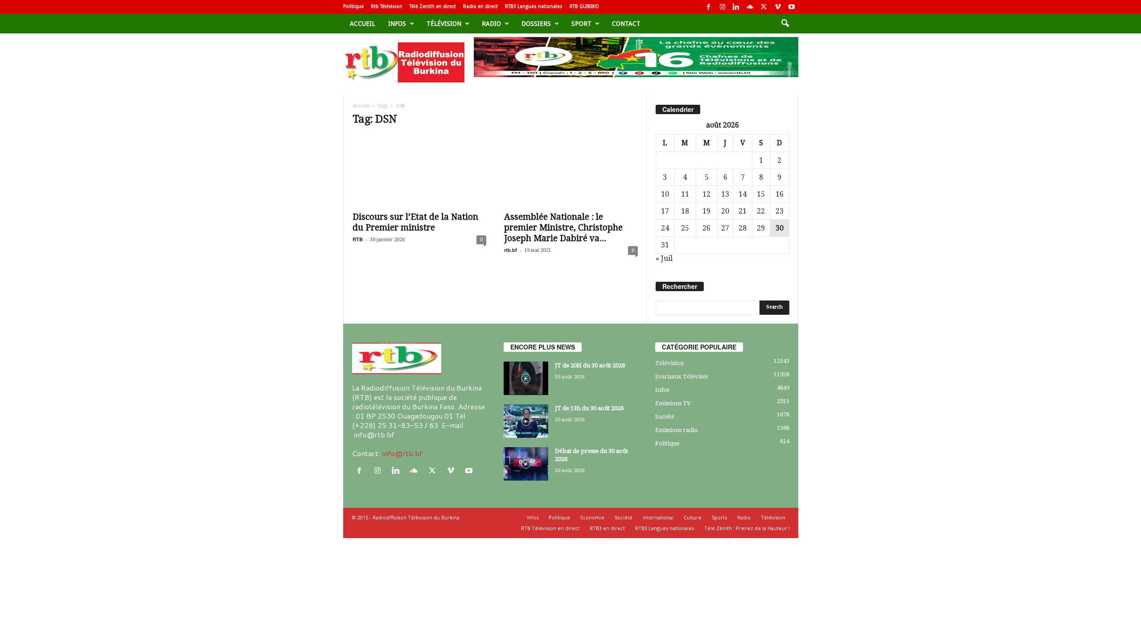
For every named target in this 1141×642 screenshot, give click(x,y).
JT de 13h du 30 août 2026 (589, 408)
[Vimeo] (777, 7)
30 (780, 228)
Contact (626, 23)
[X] (764, 7)
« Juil (664, 258)
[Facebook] (708, 7)
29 (761, 228)
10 (665, 194)
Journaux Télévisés (681, 376)
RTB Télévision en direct (550, 528)
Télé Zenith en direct (433, 6)
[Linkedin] (736, 7)
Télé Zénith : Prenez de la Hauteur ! (747, 528)
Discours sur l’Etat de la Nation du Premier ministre (415, 222)
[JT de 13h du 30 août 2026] (526, 421)
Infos (397, 23)
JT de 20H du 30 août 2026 (590, 365)
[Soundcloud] (750, 7)
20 (725, 211)
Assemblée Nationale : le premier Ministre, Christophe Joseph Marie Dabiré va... (563, 227)
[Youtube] (791, 7)
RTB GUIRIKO (584, 6)
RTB (358, 239)
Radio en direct (480, 6)
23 (780, 211)
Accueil (362, 23)
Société (664, 416)
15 (761, 194)
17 (665, 211)
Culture (693, 517)
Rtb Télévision (386, 6)
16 (780, 194)
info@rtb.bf (402, 453)
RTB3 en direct (607, 528)
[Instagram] (722, 7)
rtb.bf (510, 250)
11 (685, 194)
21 (743, 211)
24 (665, 228)
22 (761, 211)
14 (743, 194)
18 (685, 211)
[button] (785, 23)
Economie (592, 517)
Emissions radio (676, 430)
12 (706, 194)
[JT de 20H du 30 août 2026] (526, 378)
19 (706, 211)
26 (706, 228)
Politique (353, 6)
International (658, 517)
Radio (491, 23)
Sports (719, 517)
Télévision (444, 23)
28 (743, 228)
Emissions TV (673, 403)
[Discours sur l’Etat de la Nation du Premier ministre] (419, 170)
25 (685, 228)
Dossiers (536, 23)
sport (581, 23)
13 (725, 194)
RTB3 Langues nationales (533, 6)
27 (725, 228)
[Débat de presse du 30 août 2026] (526, 464)
